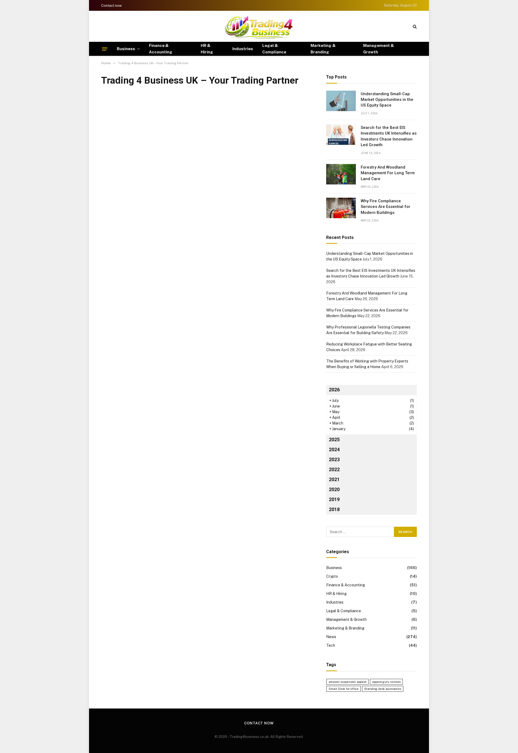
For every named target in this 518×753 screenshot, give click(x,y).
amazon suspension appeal (347, 681)
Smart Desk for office (344, 688)
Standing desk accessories (382, 688)
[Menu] (104, 48)
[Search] (414, 26)
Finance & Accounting (160, 48)
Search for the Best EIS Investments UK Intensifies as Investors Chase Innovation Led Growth (389, 136)
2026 (334, 389)
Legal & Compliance (274, 48)
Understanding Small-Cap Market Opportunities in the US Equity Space (387, 99)
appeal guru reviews (386, 681)
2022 (334, 469)
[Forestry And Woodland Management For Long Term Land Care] (341, 174)
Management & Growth (378, 48)
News (331, 637)
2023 (334, 459)
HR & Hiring (207, 48)
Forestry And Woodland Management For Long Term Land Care (388, 173)
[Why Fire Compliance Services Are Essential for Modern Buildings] (341, 208)
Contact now (111, 6)
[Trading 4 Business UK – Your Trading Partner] (259, 26)
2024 (334, 449)
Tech (330, 645)
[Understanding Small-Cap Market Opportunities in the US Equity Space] (341, 101)
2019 (334, 499)
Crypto (332, 576)
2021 (334, 479)
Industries (242, 48)
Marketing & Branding (323, 48)
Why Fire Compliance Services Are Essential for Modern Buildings (385, 206)
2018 (334, 509)
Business (126, 48)
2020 (334, 489)
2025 (334, 439)
